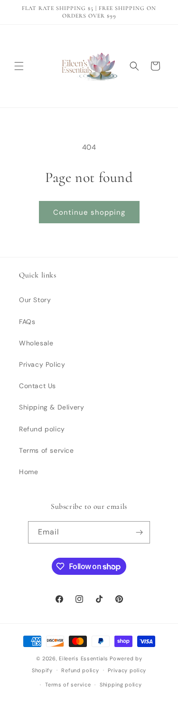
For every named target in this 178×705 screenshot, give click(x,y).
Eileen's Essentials (83, 658)
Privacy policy (127, 670)
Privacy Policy (42, 364)
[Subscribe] (139, 532)
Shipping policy (121, 684)
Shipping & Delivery (51, 407)
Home (28, 471)
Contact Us (37, 385)
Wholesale (36, 343)
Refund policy (42, 429)
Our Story (35, 299)
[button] (19, 66)
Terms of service (46, 450)
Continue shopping (89, 212)
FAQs (27, 321)
